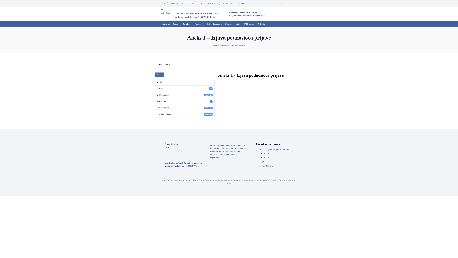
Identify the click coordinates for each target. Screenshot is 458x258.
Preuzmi (159, 75)
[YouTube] (290, 3)
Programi (198, 24)
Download (186, 24)
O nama (175, 24)
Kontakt (238, 24)
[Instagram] (294, 3)
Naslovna (166, 24)
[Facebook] (285, 3)
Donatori (228, 24)
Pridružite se (217, 24)
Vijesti (208, 24)
